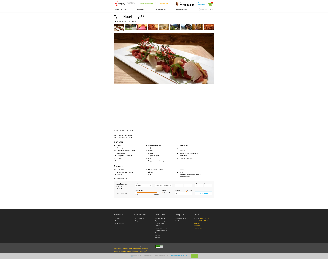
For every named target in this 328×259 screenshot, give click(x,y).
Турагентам (118, 221)
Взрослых (197, 183)
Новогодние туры (160, 218)
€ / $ (169, 192)
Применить (204, 193)
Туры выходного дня (161, 230)
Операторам (138, 221)
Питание (177, 190)
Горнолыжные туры (161, 221)
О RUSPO (117, 218)
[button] (212, 58)
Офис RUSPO (197, 225)
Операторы (119, 183)
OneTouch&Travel (122, 184)
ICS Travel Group (122, 193)
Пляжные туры (159, 223)
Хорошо (194, 256)
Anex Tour (120, 187)
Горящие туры (159, 225)
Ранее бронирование (161, 233)
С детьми (157, 235)
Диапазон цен (139, 190)
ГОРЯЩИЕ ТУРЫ (121, 10)
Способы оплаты (180, 221)
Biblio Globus (121, 189)
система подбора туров (131, 246)
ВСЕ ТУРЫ (140, 10)
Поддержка (196, 223)
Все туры (157, 237)
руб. (164, 192)
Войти (200, 3)
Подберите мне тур (146, 4)
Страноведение (119, 223)
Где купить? (163, 4)
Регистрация (201, 4)
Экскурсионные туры (161, 228)
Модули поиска (139, 218)
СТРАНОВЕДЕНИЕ (182, 10)
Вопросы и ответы (180, 218)
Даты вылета (158, 183)
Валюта (164, 190)
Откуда (137, 183)
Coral (118, 191)
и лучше (189, 190)
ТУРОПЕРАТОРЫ (160, 10)
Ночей (176, 183)
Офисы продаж (197, 228)
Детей (206, 183)
